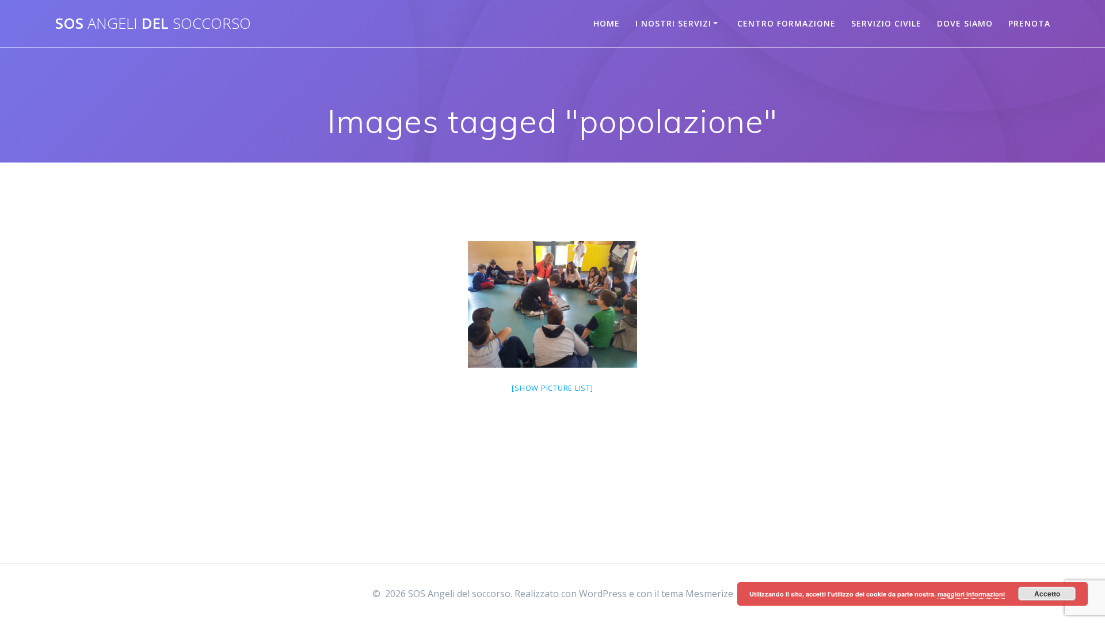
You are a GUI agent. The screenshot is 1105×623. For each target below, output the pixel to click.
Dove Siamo (965, 23)
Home (606, 23)
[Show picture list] (552, 388)
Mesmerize (709, 593)
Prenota (1029, 23)
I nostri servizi (673, 23)
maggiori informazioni (971, 594)
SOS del (153, 23)
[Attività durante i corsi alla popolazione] (552, 304)
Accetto (1047, 593)
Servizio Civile (886, 23)
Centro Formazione (786, 23)
